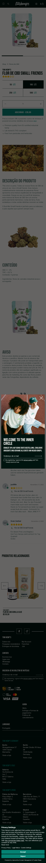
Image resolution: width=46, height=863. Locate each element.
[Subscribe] (38, 456)
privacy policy (28, 460)
